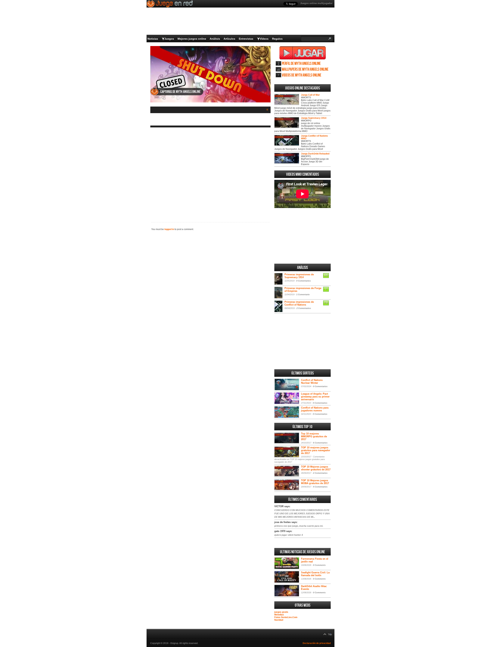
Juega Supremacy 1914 (313, 118)
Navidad (278, 620)
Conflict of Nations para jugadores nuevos (314, 409)
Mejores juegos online (192, 38)
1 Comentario (303, 294)
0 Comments (319, 565)
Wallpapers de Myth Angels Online (305, 69)
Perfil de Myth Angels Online (301, 63)
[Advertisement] (210, 172)
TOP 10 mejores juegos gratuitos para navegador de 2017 (315, 450)
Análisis (215, 38)
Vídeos (264, 38)
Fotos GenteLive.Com (285, 617)
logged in (169, 229)
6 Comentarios (320, 443)
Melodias (279, 614)
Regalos (277, 38)
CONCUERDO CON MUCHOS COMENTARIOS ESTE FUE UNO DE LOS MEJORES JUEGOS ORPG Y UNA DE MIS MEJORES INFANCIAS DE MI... (302, 513)
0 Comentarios (303, 281)
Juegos (169, 38)
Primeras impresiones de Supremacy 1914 (299, 276)
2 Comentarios (303, 308)
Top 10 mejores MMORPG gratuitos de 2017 (314, 436)
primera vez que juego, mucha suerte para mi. (298, 526)
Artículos (229, 38)
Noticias (152, 38)
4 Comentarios (320, 487)
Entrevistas (246, 38)
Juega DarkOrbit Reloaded (315, 153)
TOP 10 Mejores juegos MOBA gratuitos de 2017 (315, 482)
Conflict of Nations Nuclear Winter (312, 381)
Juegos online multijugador (316, 3)
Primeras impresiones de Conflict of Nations (299, 303)
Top (330, 634)
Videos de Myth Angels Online (301, 75)
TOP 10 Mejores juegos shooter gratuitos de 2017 (315, 468)
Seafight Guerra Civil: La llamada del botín (315, 574)
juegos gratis (281, 612)
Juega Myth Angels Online (302, 52)
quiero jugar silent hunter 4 (288, 535)
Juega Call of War (310, 95)
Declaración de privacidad (317, 643)
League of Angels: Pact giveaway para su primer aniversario (315, 396)
